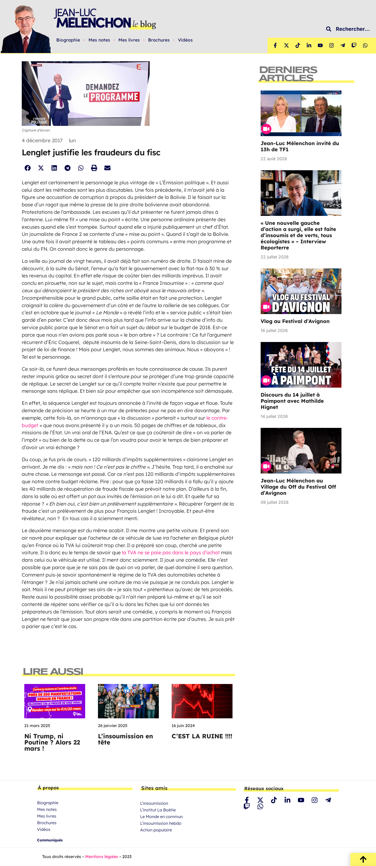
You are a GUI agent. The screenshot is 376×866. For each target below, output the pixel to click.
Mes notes (99, 40)
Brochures (159, 40)
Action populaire (156, 829)
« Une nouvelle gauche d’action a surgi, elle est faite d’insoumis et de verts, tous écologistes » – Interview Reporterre (298, 235)
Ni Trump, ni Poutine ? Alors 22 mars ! (52, 742)
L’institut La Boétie (158, 809)
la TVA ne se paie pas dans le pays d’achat (171, 552)
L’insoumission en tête (125, 739)
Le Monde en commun (161, 816)
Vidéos (185, 40)
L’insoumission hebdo (160, 823)
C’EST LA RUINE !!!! (202, 736)
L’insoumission (154, 803)
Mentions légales (101, 856)
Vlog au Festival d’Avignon (295, 321)
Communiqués (50, 840)
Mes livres (129, 40)
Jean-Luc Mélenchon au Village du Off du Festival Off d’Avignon (298, 486)
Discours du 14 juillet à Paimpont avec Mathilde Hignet (292, 400)
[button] (27, 168)
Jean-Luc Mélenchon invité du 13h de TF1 (300, 146)
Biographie (68, 40)
